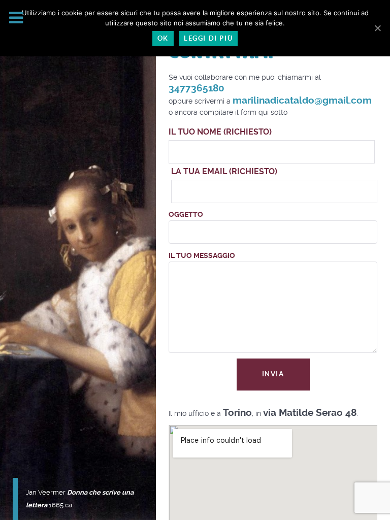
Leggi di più (208, 38)
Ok (163, 38)
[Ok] (377, 28)
